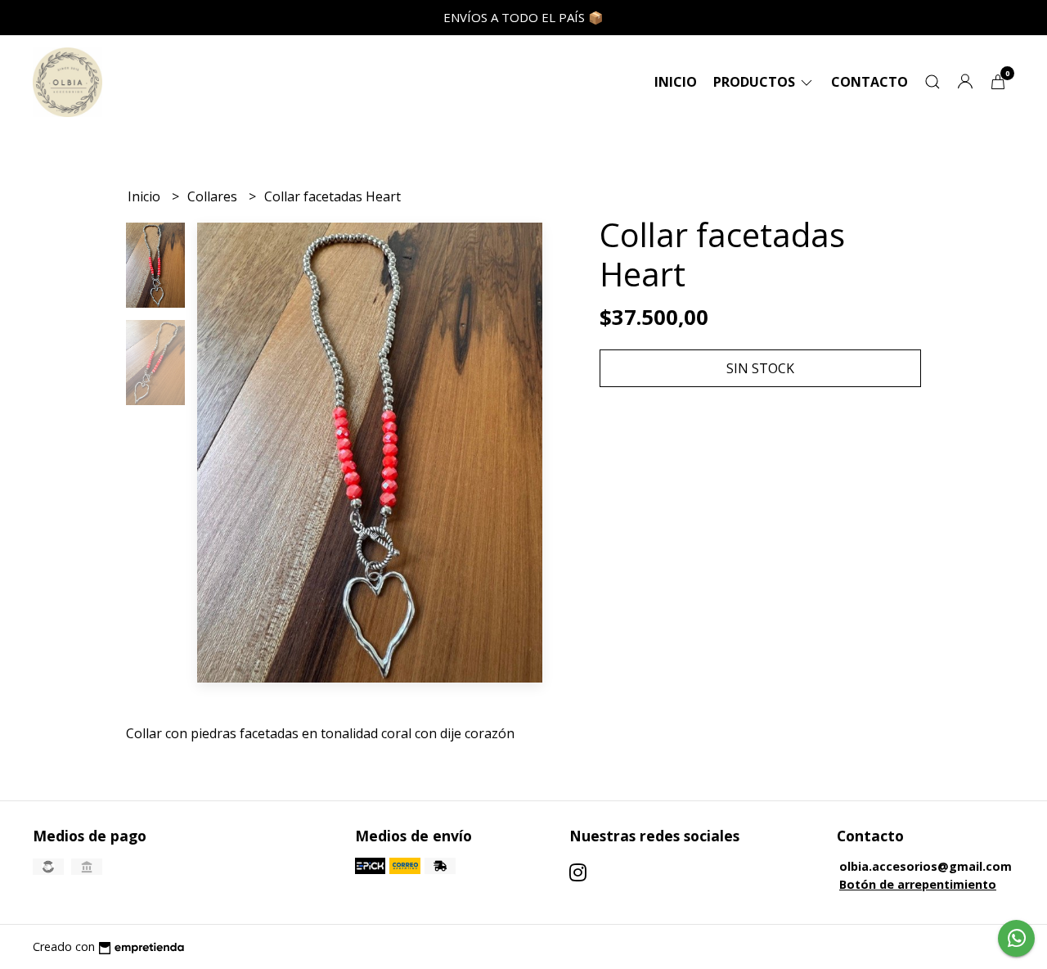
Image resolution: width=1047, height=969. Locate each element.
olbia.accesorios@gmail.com (925, 866)
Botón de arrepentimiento (917, 884)
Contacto (869, 82)
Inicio (675, 82)
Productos (755, 82)
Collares (213, 196)
